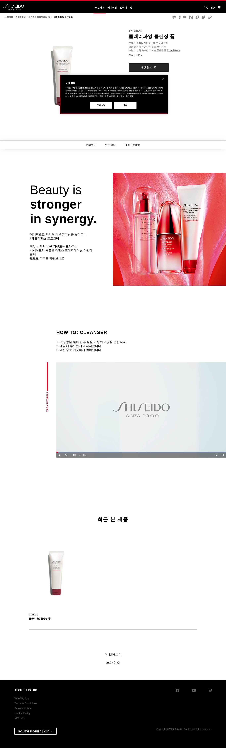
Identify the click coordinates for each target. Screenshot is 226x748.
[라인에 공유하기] (184, 17)
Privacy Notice (22, 708)
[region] (114, 94)
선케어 (123, 7)
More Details (173, 50)
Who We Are (21, 698)
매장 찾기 (147, 67)
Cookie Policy (22, 713)
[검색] (206, 7)
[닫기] (163, 78)
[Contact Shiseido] (213, 7)
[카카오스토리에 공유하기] (180, 17)
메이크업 (112, 7)
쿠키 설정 (20, 718)
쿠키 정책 (130, 96)
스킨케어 (99, 7)
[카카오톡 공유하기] (174, 17)
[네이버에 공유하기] (191, 17)
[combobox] (35, 731)
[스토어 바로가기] (219, 7)
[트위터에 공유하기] (204, 17)
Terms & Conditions (25, 703)
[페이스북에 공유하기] (197, 17)
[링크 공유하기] (210, 17)
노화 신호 (113, 662)
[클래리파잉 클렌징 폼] (56, 570)
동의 (125, 105)
